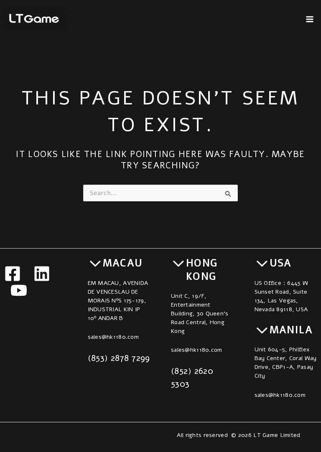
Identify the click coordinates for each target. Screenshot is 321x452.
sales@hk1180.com (113, 337)
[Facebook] (12, 273)
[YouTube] (18, 290)
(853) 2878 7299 (119, 358)
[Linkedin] (41, 273)
